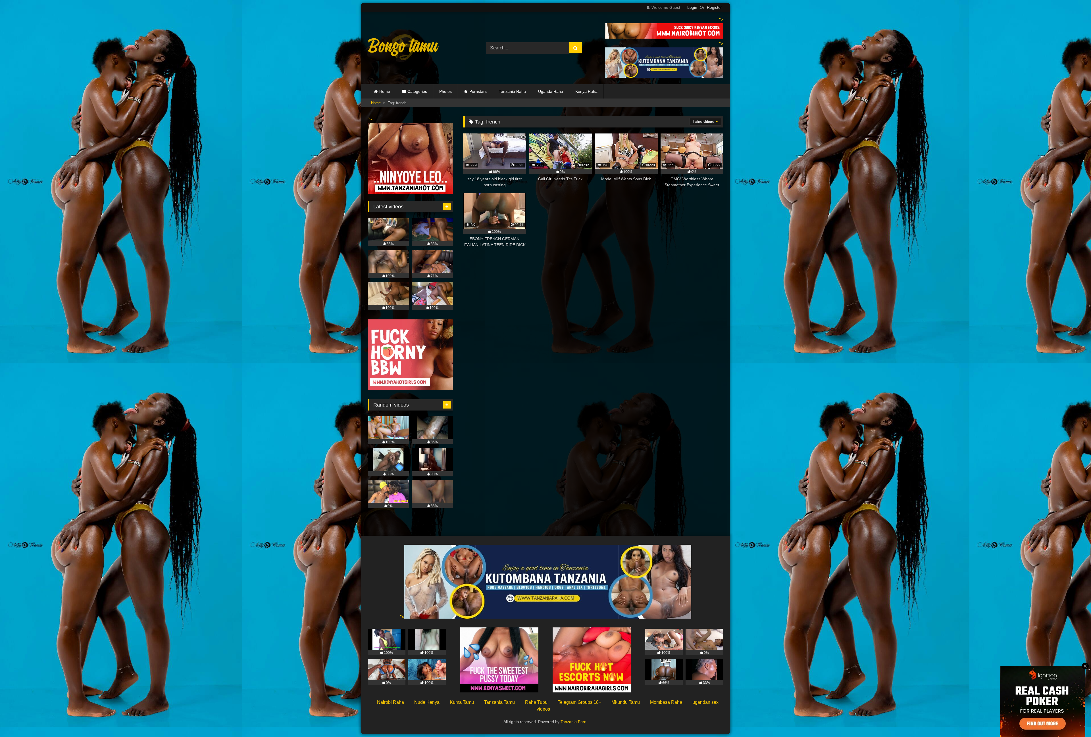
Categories (417, 91)
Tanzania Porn (573, 721)
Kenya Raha (586, 91)
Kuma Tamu (462, 702)
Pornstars (478, 91)
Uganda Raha (550, 91)
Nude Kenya (427, 702)
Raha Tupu (536, 702)
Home (384, 91)
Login (692, 7)
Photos (445, 91)
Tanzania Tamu (499, 702)
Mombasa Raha (666, 702)
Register (714, 7)
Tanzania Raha (512, 91)
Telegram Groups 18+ (579, 702)
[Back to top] (1073, 720)
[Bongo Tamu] (403, 48)
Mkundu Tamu (625, 702)
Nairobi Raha (390, 702)
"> (402, 617)
